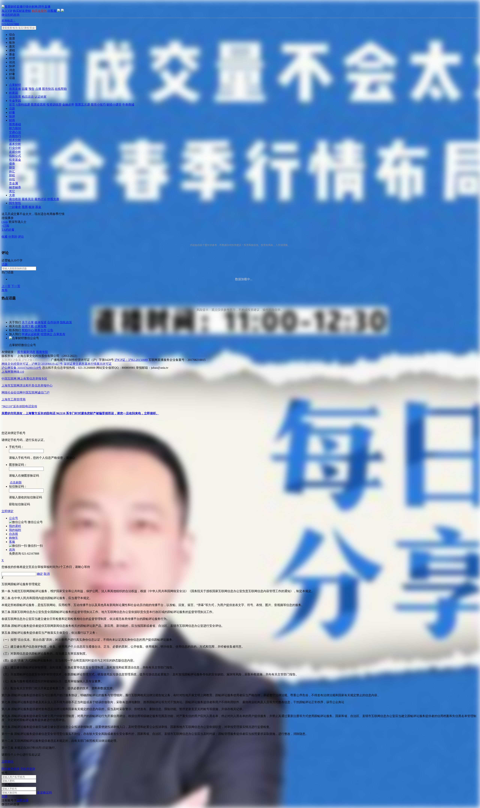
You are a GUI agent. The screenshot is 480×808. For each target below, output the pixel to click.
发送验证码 (44, 792)
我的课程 (15, 526)
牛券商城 (128, 104)
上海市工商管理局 (14, 399)
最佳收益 (15, 199)
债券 (12, 163)
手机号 (6, 784)
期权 (12, 175)
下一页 (15, 286)
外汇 (12, 171)
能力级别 (15, 128)
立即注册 (22, 800)
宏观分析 (15, 151)
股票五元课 (82, 104)
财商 (12, 120)
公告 (50, 330)
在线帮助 (61, 88)
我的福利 (15, 530)
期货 (12, 167)
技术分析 (15, 140)
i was (5, 221)
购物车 (13, 537)
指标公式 (15, 155)
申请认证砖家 (31, 334)
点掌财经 (15, 84)
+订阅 (5, 225)
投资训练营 (54, 104)
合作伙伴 (53, 322)
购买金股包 (39, 10)
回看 (25, 88)
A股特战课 (23, 104)
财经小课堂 (114, 104)
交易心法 (15, 132)
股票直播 (15, 88)
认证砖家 (40, 96)
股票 (25, 207)
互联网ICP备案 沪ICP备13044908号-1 (26, 359)
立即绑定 (8, 511)
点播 (38, 88)
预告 (31, 88)
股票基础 (15, 124)
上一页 (6, 286)
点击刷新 (16, 482)
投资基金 (15, 159)
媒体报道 (40, 322)
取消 (47, 573)
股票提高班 (38, 104)
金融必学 (68, 104)
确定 (40, 573)
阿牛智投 (15, 203)
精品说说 (28, 96)
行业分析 (15, 147)
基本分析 (15, 144)
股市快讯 (48, 88)
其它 (12, 191)
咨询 (12, 549)
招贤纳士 (46, 334)
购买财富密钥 (22, 10)
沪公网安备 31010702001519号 (21, 367)
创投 (12, 179)
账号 (5, 772)
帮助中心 (28, 330)
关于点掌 (28, 322)
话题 (12, 108)
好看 (12, 112)
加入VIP (7, 10)
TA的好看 (8, 229)
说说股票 (15, 96)
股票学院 (42, 352)
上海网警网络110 (13, 371)
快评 (12, 116)
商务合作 (40, 330)
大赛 (12, 195)
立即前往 (8, 761)
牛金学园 (15, 100)
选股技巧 (15, 136)
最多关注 (28, 199)
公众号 (13, 518)
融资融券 (15, 187)
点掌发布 (59, 334)
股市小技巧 (98, 104)
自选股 (13, 533)
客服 (12, 541)
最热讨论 (40, 199)
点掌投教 (40, 326)
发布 (5, 290)
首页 (12, 104)
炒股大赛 (53, 199)
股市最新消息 (26, 352)
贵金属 (13, 183)
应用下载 (28, 326)
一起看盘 (15, 207)
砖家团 (13, 92)
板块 (31, 207)
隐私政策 (66, 322)
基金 (38, 207)
